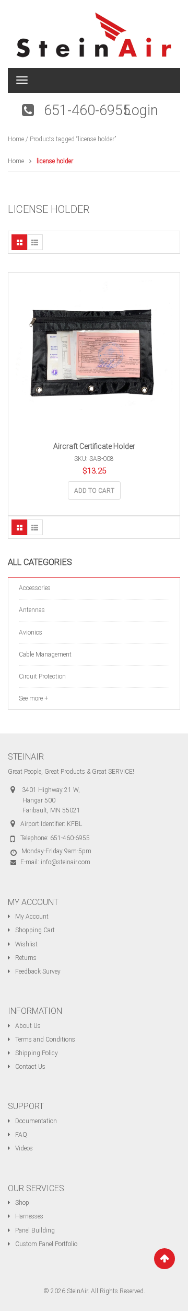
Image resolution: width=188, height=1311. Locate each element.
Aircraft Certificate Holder (94, 446)
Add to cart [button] (94, 490)
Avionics (30, 632)
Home (16, 139)
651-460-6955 (87, 110)
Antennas (32, 610)
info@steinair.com (65, 862)
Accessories (35, 588)
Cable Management (45, 654)
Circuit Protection (42, 676)
